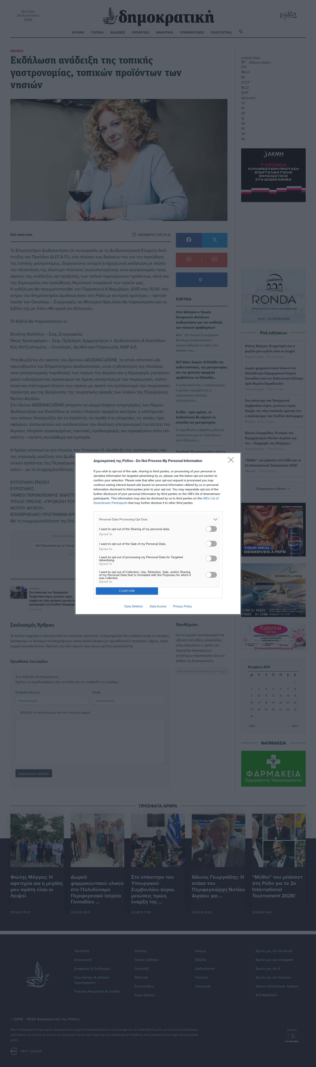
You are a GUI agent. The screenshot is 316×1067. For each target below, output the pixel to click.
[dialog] (158, 533)
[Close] (232, 461)
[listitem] (158, 519)
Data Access (158, 606)
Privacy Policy (182, 606)
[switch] (211, 529)
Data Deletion (133, 606)
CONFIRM (127, 591)
